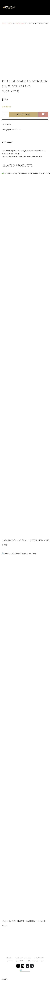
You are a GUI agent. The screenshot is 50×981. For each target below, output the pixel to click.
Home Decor (20, 23)
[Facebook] (18, 966)
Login (4, 979)
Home (9, 958)
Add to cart (23, 114)
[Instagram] (22, 966)
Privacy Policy (35, 961)
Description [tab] (7, 142)
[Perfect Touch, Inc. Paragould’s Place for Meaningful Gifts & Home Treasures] (9, 7)
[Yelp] (32, 966)
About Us (39, 958)
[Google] (27, 966)
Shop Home (7, 23)
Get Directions (23, 958)
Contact (20, 961)
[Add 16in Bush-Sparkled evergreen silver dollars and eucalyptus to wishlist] (43, 114)
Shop (9, 961)
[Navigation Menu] (45, 7)
